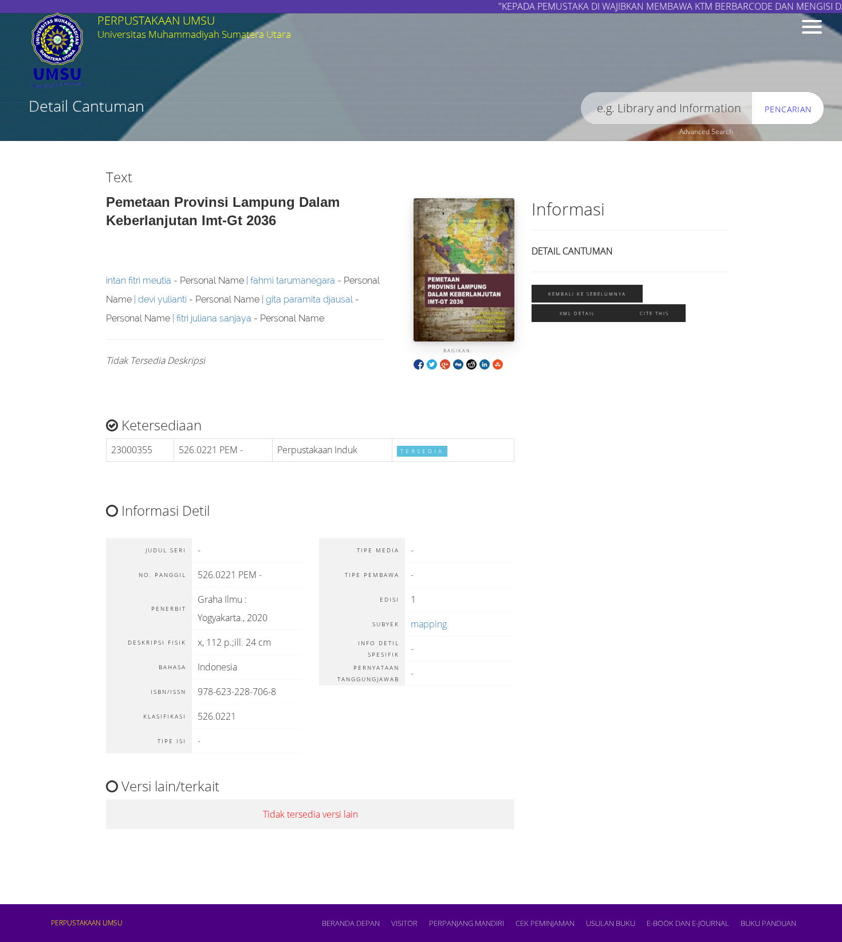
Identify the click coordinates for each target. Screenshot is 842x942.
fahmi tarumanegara (292, 280)
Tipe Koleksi (417, 135)
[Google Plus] (445, 363)
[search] (667, 108)
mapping (429, 624)
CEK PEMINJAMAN (545, 923)
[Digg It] (458, 363)
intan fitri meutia (138, 280)
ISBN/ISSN (203, 135)
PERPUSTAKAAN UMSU (87, 923)
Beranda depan (351, 923)
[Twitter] (432, 363)
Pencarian (788, 109)
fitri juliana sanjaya (213, 318)
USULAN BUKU (610, 923)
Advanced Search (706, 131)
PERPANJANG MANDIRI (466, 923)
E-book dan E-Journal (688, 923)
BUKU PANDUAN (768, 923)
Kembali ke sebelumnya (587, 294)
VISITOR (404, 923)
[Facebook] (419, 363)
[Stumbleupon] (498, 363)
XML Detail (577, 313)
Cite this (654, 313)
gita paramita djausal (309, 299)
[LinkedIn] (484, 363)
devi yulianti (162, 299)
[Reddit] (471, 363)
